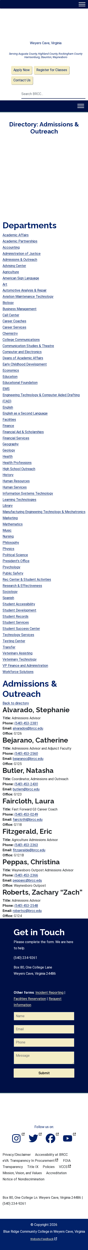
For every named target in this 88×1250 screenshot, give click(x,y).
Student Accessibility (19, 604)
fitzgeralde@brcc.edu (29, 850)
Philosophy (11, 543)
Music (7, 530)
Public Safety (13, 573)
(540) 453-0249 (26, 814)
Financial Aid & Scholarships (23, 432)
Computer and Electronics (22, 352)
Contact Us (22, 80)
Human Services (15, 487)
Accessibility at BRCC (51, 1155)
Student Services (16, 622)
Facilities (9, 420)
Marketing (10, 518)
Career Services (14, 327)
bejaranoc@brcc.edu (28, 759)
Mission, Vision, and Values (22, 1173)
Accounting (11, 247)
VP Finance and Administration (25, 666)
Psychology (11, 567)
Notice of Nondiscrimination (23, 1179)
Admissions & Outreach (20, 260)
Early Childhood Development (25, 364)
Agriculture (11, 272)
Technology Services (18, 635)
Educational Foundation (20, 383)
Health (8, 456)
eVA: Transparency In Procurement (30, 1161)
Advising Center (14, 266)
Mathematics (13, 524)
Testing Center (14, 641)
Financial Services (16, 438)
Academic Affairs (16, 235)
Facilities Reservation (30, 999)
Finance (8, 426)
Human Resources (16, 481)
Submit (44, 1073)
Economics (11, 370)
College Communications (21, 340)
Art (5, 284)
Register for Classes (51, 70)
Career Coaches (14, 321)
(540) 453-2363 (26, 845)
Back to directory (16, 703)
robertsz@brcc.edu (27, 911)
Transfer (9, 647)
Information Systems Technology (28, 493)
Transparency (13, 1167)
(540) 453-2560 (26, 754)
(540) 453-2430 (26, 784)
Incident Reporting (49, 993)
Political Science (15, 555)
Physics (8, 549)
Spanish (8, 598)
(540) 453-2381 (26, 723)
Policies (49, 1167)
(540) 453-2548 (26, 906)
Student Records (15, 616)
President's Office (16, 561)
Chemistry (10, 333)
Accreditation (56, 1173)
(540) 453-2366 (26, 875)
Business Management (20, 309)
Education (10, 377)
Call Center (11, 315)
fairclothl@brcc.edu (28, 820)
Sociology (10, 592)
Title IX (32, 1167)
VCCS (65, 1167)
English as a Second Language (25, 413)
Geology (9, 450)
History (8, 475)
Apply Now (21, 70)
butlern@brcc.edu (26, 789)
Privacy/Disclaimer (17, 1155)
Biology (8, 303)
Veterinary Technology (20, 659)
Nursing (8, 536)
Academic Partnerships (20, 241)
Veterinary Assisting (17, 653)
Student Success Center (21, 629)
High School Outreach (19, 469)
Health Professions (17, 463)
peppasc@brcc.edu (27, 880)
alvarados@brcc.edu (28, 728)
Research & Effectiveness (22, 586)
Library (8, 506)
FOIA (66, 1161)
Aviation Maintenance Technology (28, 297)
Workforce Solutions (18, 672)
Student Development (19, 610)
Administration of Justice (22, 254)
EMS (6, 389)
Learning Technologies (19, 500)
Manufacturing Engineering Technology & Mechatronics (44, 512)
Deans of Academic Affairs (23, 358)
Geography (11, 444)
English (8, 407)
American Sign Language (21, 278)
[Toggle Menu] (82, 4)
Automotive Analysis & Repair (25, 290)
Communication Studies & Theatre (28, 346)
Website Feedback (43, 1239)
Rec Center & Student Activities (27, 579)
